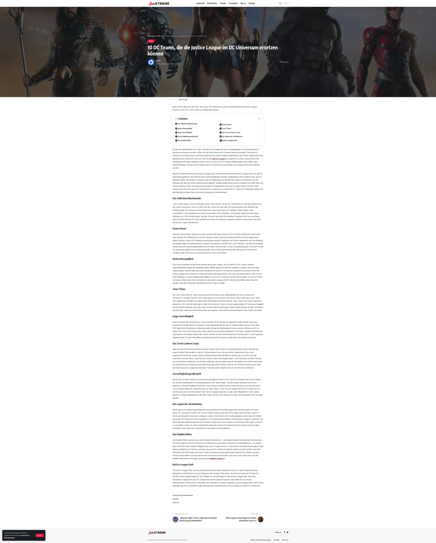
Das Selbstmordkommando (187, 124)
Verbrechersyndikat (185, 128)
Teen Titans (226, 128)
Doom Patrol (226, 124)
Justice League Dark (229, 140)
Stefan (158, 60)
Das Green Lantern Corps (231, 132)
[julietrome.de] (159, 3)
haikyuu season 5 (217, 458)
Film (151, 41)
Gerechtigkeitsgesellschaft (188, 136)
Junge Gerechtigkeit (185, 132)
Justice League (218, 159)
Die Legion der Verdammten (232, 136)
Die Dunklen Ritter (184, 140)
